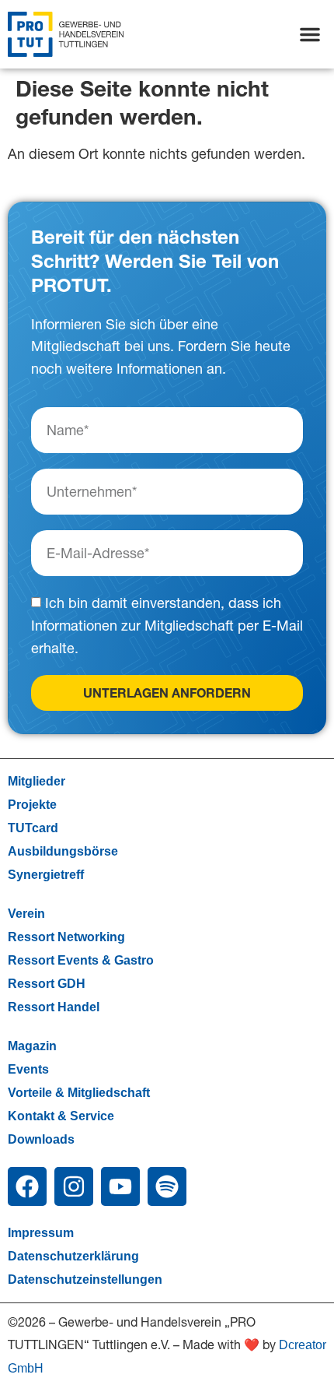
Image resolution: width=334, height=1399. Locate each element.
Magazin (32, 1046)
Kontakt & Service (61, 1116)
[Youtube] (120, 1186)
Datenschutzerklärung (73, 1256)
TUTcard (33, 828)
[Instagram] (73, 1186)
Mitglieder (36, 781)
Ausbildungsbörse (63, 851)
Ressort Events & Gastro (81, 960)
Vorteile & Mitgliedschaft (79, 1092)
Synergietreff (46, 874)
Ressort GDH (46, 983)
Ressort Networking (66, 937)
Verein (26, 913)
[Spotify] (167, 1186)
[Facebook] (27, 1186)
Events (28, 1069)
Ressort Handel (53, 1007)
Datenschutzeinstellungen (85, 1279)
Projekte (32, 804)
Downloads (41, 1139)
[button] (310, 34)
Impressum (41, 1232)
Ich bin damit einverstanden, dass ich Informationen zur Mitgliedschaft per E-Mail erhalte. (167, 626)
